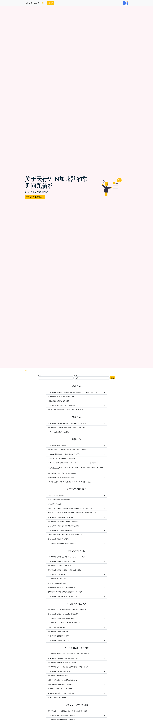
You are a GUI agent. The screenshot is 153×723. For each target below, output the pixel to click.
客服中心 (36, 3)
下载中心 (43, 3)
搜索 (39, 375)
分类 (75, 375)
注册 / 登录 (50, 3)
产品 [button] (30, 3)
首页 (27, 3)
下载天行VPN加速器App (34, 197)
